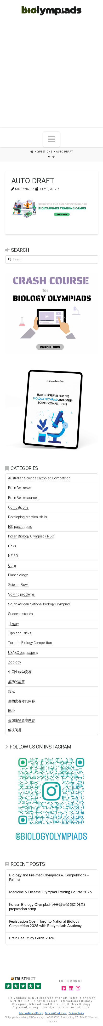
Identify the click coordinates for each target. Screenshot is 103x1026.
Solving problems (21, 594)
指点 (11, 691)
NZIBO (13, 556)
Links (12, 546)
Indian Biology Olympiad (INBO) (31, 536)
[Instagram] (78, 988)
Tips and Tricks (19, 633)
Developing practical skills (27, 517)
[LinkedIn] (71, 988)
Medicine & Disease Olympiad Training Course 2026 (50, 892)
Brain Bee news (19, 488)
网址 (11, 711)
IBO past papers (20, 527)
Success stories (20, 614)
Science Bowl (18, 585)
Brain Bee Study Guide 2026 (31, 938)
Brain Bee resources (23, 498)
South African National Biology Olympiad (39, 604)
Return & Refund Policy (31, 1013)
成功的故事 (16, 681)
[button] (51, 139)
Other (12, 565)
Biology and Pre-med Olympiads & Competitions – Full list (49, 878)
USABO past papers (23, 653)
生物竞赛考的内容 (21, 701)
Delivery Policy (76, 1013)
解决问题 (15, 730)
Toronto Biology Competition (30, 643)
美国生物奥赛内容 (21, 720)
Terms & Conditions (56, 1013)
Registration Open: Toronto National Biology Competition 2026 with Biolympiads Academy (45, 924)
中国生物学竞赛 (20, 672)
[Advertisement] (51, 73)
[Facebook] (64, 988)
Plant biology (18, 575)
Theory (13, 623)
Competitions (18, 507)
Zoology (14, 662)
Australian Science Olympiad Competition (39, 478)
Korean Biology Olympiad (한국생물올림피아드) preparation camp (47, 907)
